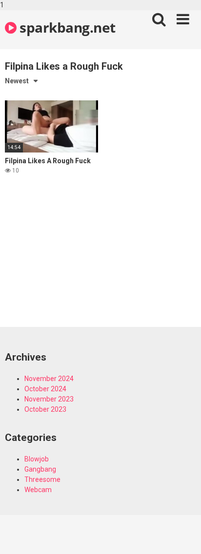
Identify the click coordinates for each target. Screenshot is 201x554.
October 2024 (45, 389)
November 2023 (49, 399)
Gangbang (40, 469)
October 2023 (45, 409)
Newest (17, 81)
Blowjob (36, 459)
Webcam (38, 490)
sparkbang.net (66, 27)
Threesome (42, 479)
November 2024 (49, 378)
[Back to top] (183, 536)
